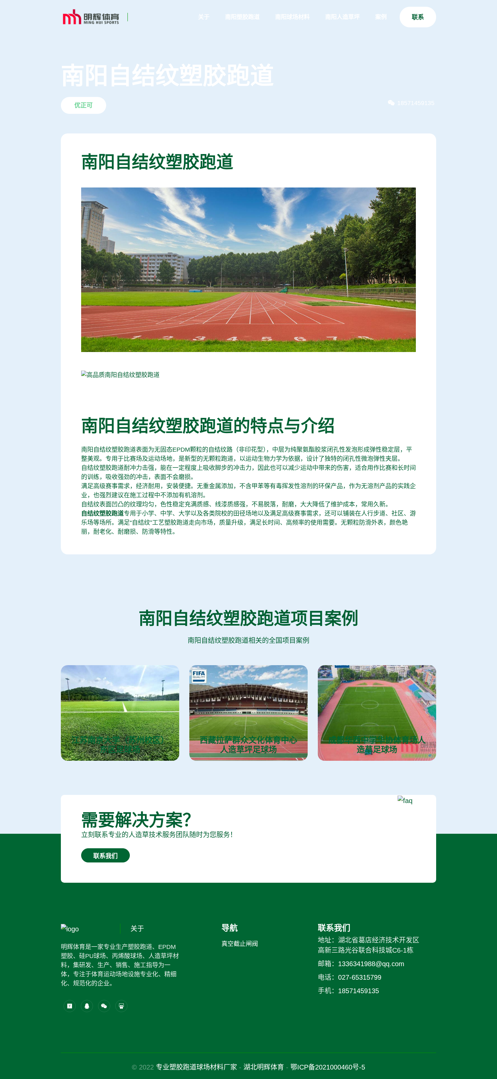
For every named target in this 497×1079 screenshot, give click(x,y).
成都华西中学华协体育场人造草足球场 (377, 744)
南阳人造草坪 (342, 17)
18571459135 (358, 991)
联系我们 (105, 856)
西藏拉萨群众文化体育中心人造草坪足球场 (248, 744)
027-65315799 (359, 977)
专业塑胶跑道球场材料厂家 (196, 1067)
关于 (204, 17)
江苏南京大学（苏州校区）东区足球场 (120, 744)
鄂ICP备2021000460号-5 (327, 1067)
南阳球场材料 (292, 17)
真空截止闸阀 (239, 943)
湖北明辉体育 (263, 1067)
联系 (418, 17)
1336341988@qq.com (371, 964)
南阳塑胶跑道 (242, 17)
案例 (381, 17)
